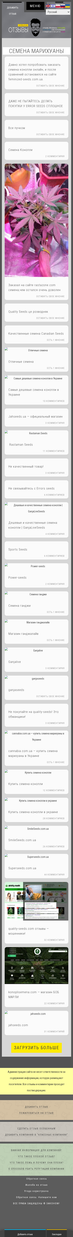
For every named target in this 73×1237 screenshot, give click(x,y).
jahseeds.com (18, 1025)
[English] (48, 5)
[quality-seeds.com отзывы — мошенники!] (36, 901)
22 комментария (54, 1003)
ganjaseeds (16, 690)
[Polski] (58, 5)
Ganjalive (14, 662)
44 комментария (54, 875)
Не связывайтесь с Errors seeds (31, 488)
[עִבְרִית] (53, 5)
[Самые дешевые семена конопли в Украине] (36, 379)
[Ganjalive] (36, 651)
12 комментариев (54, 790)
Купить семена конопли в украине (33, 812)
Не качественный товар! (26, 467)
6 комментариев (54, 495)
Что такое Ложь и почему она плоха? (36, 1163)
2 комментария (55, 156)
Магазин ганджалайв (23, 634)
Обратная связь (36, 1179)
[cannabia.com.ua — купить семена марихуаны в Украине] (36, 737)
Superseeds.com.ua (22, 868)
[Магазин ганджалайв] (36, 623)
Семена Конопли (20, 150)
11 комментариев (54, 451)
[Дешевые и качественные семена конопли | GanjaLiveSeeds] (36, 508)
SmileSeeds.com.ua (22, 840)
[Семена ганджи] (36, 595)
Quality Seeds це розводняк (28, 312)
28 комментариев (54, 818)
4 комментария (55, 534)
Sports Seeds (17, 549)
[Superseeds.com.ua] (36, 857)
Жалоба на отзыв (36, 1185)
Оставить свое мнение (50, 86)
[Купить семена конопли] (36, 773)
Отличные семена (21, 362)
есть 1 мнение (56, 340)
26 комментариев (54, 846)
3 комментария (55, 423)
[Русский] (62, 5)
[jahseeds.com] (36, 1014)
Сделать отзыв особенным (36, 1128)
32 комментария (54, 940)
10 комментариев (54, 401)
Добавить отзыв (12, 11)
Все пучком (16, 128)
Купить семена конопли (25, 784)
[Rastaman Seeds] (36, 433)
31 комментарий (54, 1031)
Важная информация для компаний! (36, 1150)
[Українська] (67, 5)
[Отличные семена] (36, 351)
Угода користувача (36, 1191)
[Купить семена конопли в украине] (36, 801)
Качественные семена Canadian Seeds (36, 334)
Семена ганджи (19, 606)
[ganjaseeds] (36, 679)
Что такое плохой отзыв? (36, 1156)
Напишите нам (47, 1197)
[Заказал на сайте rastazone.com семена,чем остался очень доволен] (36, 220)
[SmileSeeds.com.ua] (36, 829)
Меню (35, 6)
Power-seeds (17, 578)
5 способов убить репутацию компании (36, 1169)
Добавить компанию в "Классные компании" (36, 1135)
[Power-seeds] (36, 566)
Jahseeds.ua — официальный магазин (35, 417)
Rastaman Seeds (20, 445)
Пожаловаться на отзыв (36, 1113)
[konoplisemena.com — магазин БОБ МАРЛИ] (36, 965)
